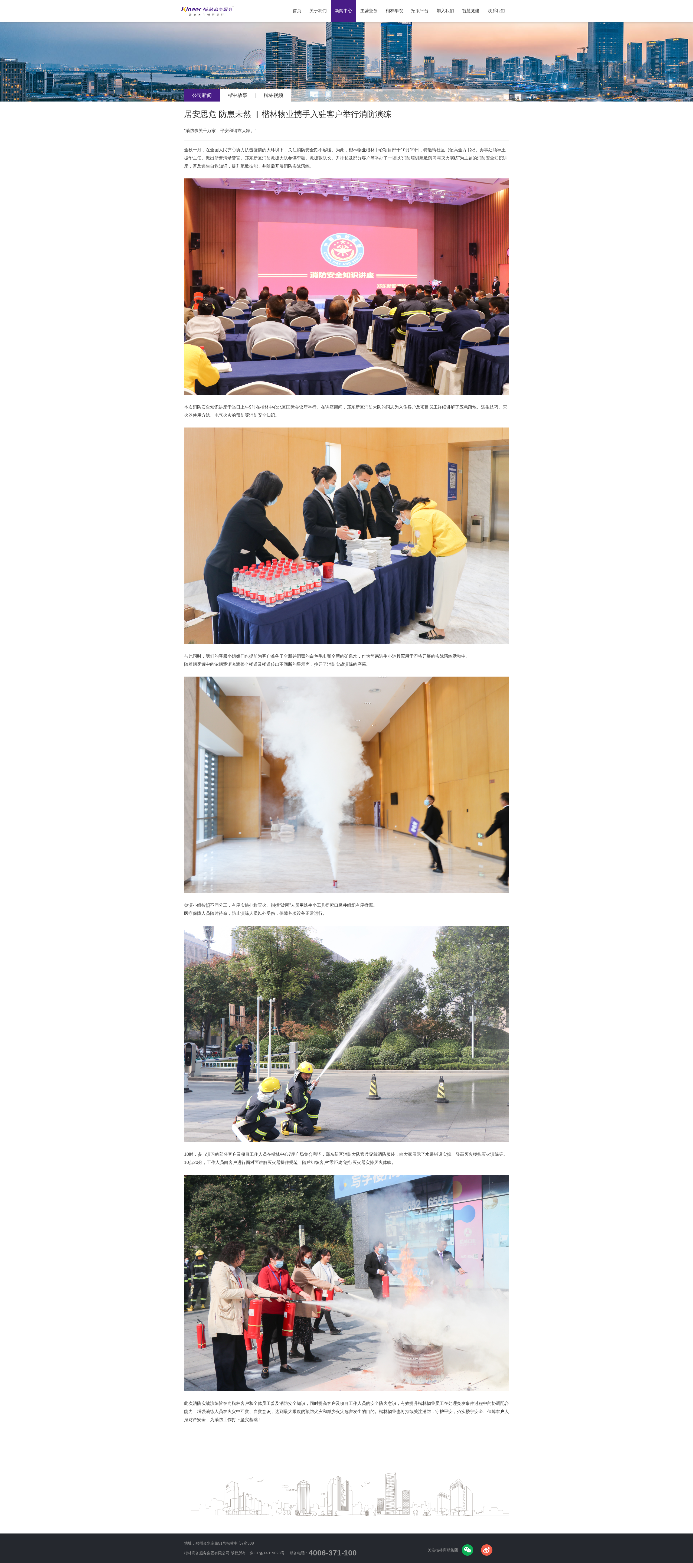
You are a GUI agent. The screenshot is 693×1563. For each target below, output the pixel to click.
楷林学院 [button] (394, 10)
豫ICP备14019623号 (267, 1553)
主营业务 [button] (369, 10)
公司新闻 (202, 95)
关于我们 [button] (318, 10)
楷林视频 (273, 95)
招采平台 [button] (420, 10)
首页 (299, 7)
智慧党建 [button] (470, 10)
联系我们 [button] (496, 10)
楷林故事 (237, 95)
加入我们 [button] (445, 10)
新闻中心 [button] (343, 10)
